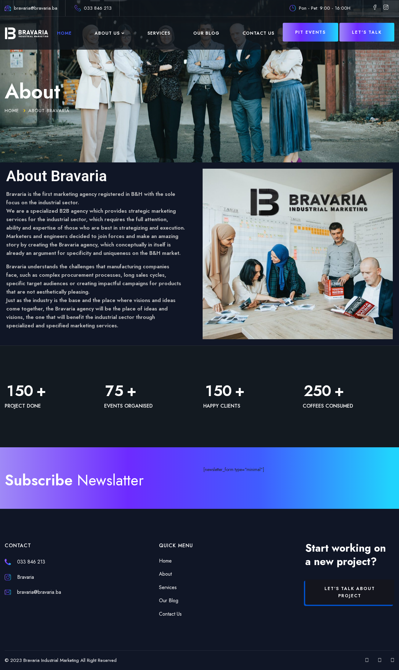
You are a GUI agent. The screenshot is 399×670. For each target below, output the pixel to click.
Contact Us (258, 33)
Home (64, 33)
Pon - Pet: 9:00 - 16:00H (324, 8)
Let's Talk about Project (349, 591)
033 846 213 (98, 8)
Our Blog (206, 33)
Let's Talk (367, 32)
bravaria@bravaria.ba (35, 8)
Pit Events (310, 32)
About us (107, 33)
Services (158, 33)
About (165, 574)
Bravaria (25, 577)
